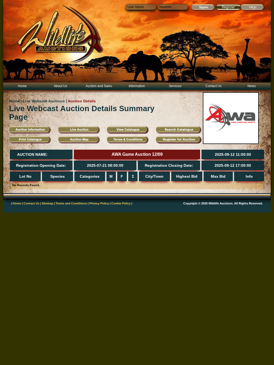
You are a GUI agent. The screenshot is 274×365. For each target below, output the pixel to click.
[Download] (128, 143)
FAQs (253, 7)
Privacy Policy (99, 203)
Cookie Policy (121, 203)
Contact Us (214, 86)
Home (22, 86)
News (252, 86)
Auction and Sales (99, 86)
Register (228, 7)
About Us (60, 86)
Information (137, 86)
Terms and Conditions (71, 203)
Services (175, 86)
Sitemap (47, 203)
